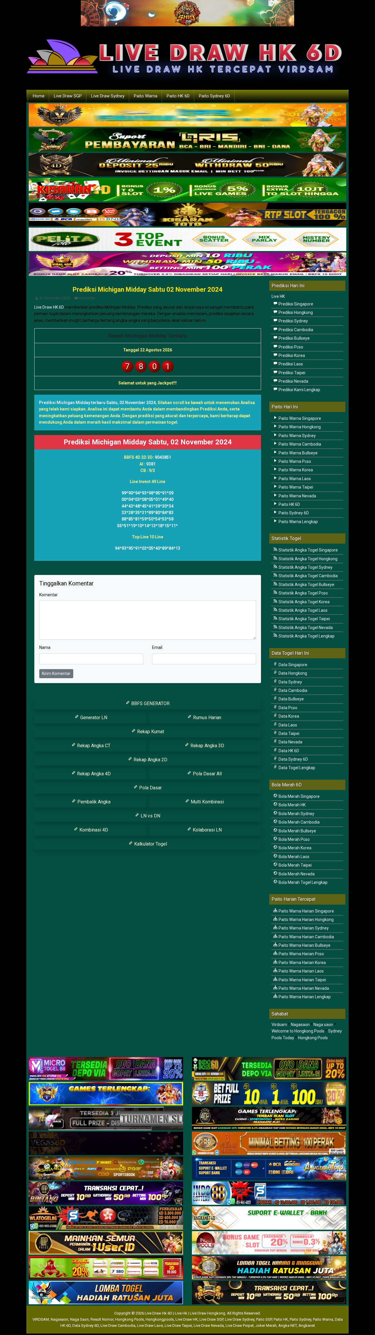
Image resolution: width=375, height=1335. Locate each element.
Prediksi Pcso (290, 347)
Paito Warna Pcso (294, 461)
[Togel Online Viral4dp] (187, 264)
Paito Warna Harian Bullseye (304, 945)
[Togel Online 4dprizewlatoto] (106, 1243)
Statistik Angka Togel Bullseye (306, 584)
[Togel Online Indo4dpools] (106, 1293)
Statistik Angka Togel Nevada (305, 627)
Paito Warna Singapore (299, 418)
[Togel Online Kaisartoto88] (106, 1268)
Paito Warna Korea (295, 470)
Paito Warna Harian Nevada (303, 988)
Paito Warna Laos (294, 478)
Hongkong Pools (313, 1037)
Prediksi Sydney (293, 321)
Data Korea (288, 716)
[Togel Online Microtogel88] (106, 1069)
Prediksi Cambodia (295, 329)
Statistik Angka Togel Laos (303, 610)
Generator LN (93, 717)
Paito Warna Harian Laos (301, 971)
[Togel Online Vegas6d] (106, 1143)
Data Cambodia (292, 690)
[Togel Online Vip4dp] (269, 1118)
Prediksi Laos (290, 364)
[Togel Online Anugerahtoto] (269, 1168)
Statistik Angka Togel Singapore (308, 550)
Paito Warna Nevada (297, 496)
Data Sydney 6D (293, 759)
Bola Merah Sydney (296, 813)
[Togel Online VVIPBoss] (187, 115)
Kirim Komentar (56, 673)
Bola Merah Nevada (296, 874)
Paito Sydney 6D (214, 96)
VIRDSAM (41, 1319)
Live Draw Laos (150, 1325)
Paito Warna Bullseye (298, 453)
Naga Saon (79, 1319)
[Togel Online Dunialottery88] (269, 1143)
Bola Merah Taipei (295, 865)
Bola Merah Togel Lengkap (303, 882)
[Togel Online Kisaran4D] (187, 190)
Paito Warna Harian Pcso (301, 953)
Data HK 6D (288, 750)
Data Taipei (288, 733)
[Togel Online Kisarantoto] (187, 214)
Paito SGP (264, 1319)
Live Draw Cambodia (117, 1325)
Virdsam (279, 1024)
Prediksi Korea (291, 355)
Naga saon (323, 1024)
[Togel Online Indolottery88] (269, 1193)
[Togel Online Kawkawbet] (106, 1118)
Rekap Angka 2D (149, 759)
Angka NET (287, 1325)
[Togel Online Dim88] (187, 140)
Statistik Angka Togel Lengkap (306, 636)
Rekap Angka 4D (93, 773)
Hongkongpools (160, 1319)
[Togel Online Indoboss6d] (269, 1069)
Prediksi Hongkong (295, 312)
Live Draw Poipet (240, 1325)
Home (39, 96)
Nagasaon (300, 1024)
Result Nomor (102, 1319)
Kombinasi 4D (93, 830)
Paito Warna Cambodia (299, 444)
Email (157, 647)
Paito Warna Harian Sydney (303, 928)
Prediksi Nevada (293, 381)
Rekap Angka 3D (206, 745)
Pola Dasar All (207, 773)
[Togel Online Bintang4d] (106, 1193)
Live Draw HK (186, 1319)
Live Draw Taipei (178, 1325)
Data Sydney (290, 682)
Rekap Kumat (150, 731)
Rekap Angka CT (93, 745)
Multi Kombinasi (207, 802)
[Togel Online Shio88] (269, 1268)
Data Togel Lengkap (296, 767)
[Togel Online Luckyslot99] (269, 1094)
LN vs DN (149, 816)
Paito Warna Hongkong (299, 427)
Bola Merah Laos (293, 856)
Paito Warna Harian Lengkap (304, 996)
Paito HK (281, 1319)
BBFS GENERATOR (150, 703)
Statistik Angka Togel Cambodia (308, 575)
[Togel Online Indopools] (269, 1243)
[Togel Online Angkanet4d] (269, 1218)
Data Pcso (287, 707)
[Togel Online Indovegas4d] (269, 1293)
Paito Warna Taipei (295, 487)
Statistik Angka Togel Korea (304, 601)
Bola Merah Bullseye (297, 831)
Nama (44, 647)
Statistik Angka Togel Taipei (304, 618)
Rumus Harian (206, 717)
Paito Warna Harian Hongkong (306, 919)
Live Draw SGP (68, 96)
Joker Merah (266, 1325)
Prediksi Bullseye (294, 338)
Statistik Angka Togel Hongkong (308, 558)
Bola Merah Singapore (299, 796)
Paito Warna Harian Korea (302, 962)
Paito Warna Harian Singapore (306, 911)
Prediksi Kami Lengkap (299, 389)
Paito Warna (145, 96)
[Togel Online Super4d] (187, 165)
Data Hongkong (292, 673)
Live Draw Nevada (209, 1325)
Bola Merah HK (292, 805)
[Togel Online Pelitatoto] (187, 239)
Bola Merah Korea (294, 848)
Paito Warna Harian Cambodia (306, 936)
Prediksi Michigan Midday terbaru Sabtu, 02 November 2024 (97, 402)
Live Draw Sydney (108, 96)
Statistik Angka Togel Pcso (303, 593)
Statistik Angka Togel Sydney (305, 567)
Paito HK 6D (178, 96)
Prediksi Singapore (295, 304)
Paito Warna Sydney (297, 435)
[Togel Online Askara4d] (106, 1168)
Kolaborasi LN (207, 830)
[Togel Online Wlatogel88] (106, 1218)
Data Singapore (292, 664)
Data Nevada (290, 742)
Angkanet (307, 1325)
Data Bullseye (291, 699)
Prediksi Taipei (291, 372)
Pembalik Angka (93, 802)
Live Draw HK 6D (49, 307)
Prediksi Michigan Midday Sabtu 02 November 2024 (148, 289)
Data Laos (287, 725)
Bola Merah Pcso (294, 839)
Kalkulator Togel (150, 844)
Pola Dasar (150, 788)
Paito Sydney (300, 1319)
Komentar (87, 298)
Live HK (278, 296)
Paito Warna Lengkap (298, 521)
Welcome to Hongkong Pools (298, 1031)
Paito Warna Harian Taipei (302, 979)
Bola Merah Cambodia (299, 822)
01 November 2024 (55, 298)
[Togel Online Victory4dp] (106, 1094)
